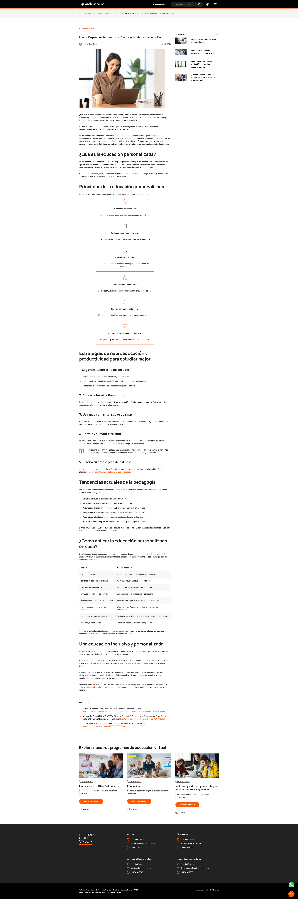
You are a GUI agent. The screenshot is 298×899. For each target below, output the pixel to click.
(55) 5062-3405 (137, 839)
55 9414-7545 (137, 872)
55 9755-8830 (137, 847)
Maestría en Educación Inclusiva (134, 663)
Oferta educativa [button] (158, 4)
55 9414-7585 (187, 872)
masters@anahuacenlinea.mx (143, 843)
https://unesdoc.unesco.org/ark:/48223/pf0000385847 (104, 726)
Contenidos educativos (93, 13)
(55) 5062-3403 (137, 864)
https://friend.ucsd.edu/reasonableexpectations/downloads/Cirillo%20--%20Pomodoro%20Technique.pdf (125, 712)
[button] (215, 4)
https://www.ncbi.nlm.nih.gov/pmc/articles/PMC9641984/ (142, 719)
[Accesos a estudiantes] (208, 4)
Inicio (81, 13)
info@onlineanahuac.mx (191, 843)
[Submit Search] (199, 4)
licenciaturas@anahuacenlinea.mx (195, 868)
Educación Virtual (110, 13)
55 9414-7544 (187, 847)
